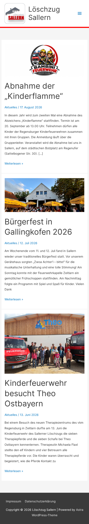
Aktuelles (11, 107)
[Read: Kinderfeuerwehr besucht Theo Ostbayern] (44, 343)
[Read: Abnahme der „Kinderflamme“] (44, 60)
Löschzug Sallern (44, 13)
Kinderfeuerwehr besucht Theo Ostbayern (36, 393)
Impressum (13, 501)
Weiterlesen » (14, 164)
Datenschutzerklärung (40, 501)
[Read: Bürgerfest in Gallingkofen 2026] (44, 195)
